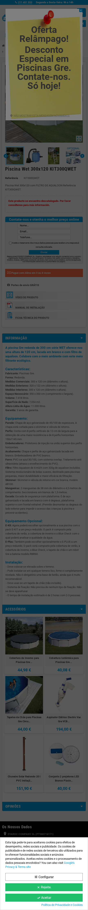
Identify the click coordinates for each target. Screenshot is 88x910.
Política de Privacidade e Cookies (62, 905)
